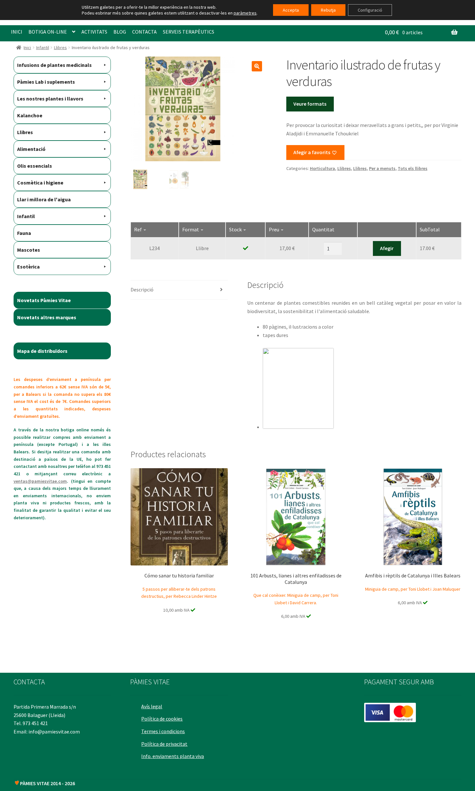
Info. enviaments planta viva (172, 756)
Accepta (291, 10)
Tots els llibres (413, 168)
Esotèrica (28, 266)
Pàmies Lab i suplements (46, 82)
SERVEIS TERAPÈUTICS (188, 31)
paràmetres (245, 13)
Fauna (24, 233)
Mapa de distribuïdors (42, 351)
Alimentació (31, 149)
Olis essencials (34, 166)
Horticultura (322, 168)
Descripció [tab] (142, 289)
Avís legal (151, 706)
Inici (27, 47)
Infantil (42, 47)
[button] (257, 66)
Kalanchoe (29, 115)
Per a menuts (382, 168)
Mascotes (28, 250)
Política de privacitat (164, 744)
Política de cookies (162, 718)
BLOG (119, 31)
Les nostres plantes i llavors (50, 98)
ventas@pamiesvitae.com (40, 481)
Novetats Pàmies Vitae (44, 300)
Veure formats (309, 103)
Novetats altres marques (46, 317)
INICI (16, 31)
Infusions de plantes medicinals (54, 65)
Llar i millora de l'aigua (44, 199)
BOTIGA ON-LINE (47, 31)
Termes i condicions (163, 731)
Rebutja (328, 10)
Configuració (370, 10)
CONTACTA (144, 31)
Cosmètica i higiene (40, 182)
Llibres (60, 47)
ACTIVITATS (94, 31)
